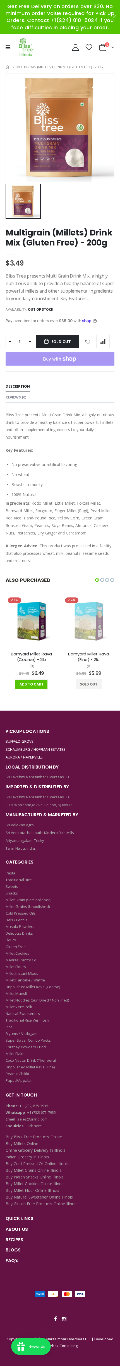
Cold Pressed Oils (21, 913)
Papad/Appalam (19, 1080)
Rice (9, 1026)
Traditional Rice (19, 879)
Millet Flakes (16, 1053)
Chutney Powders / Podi (26, 1046)
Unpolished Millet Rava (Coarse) (33, 986)
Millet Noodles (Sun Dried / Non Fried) (37, 1000)
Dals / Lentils (16, 919)
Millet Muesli (16, 993)
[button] (97, 580)
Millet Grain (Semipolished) (28, 899)
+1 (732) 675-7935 (34, 1105)
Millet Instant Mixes (22, 973)
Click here (33, 1125)
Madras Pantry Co (21, 959)
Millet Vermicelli (19, 1006)
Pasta (10, 873)
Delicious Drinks (19, 933)
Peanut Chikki (17, 1073)
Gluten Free (16, 946)
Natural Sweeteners (23, 1013)
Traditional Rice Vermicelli (27, 1020)
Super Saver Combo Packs (28, 1040)
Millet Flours (16, 966)
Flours (11, 939)
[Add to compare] (103, 341)
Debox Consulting (62, 1345)
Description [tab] (18, 386)
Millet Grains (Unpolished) (28, 906)
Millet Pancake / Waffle (25, 980)
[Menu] (8, 47)
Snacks (12, 893)
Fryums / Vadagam (21, 1033)
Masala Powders (20, 926)
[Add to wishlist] (87, 341)
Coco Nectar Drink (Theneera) (31, 1060)
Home (8, 67)
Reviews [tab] (16, 397)
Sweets (12, 886)
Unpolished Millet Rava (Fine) (30, 1067)
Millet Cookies (17, 953)
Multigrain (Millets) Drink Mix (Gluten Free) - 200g (59, 238)
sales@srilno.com (31, 1119)
